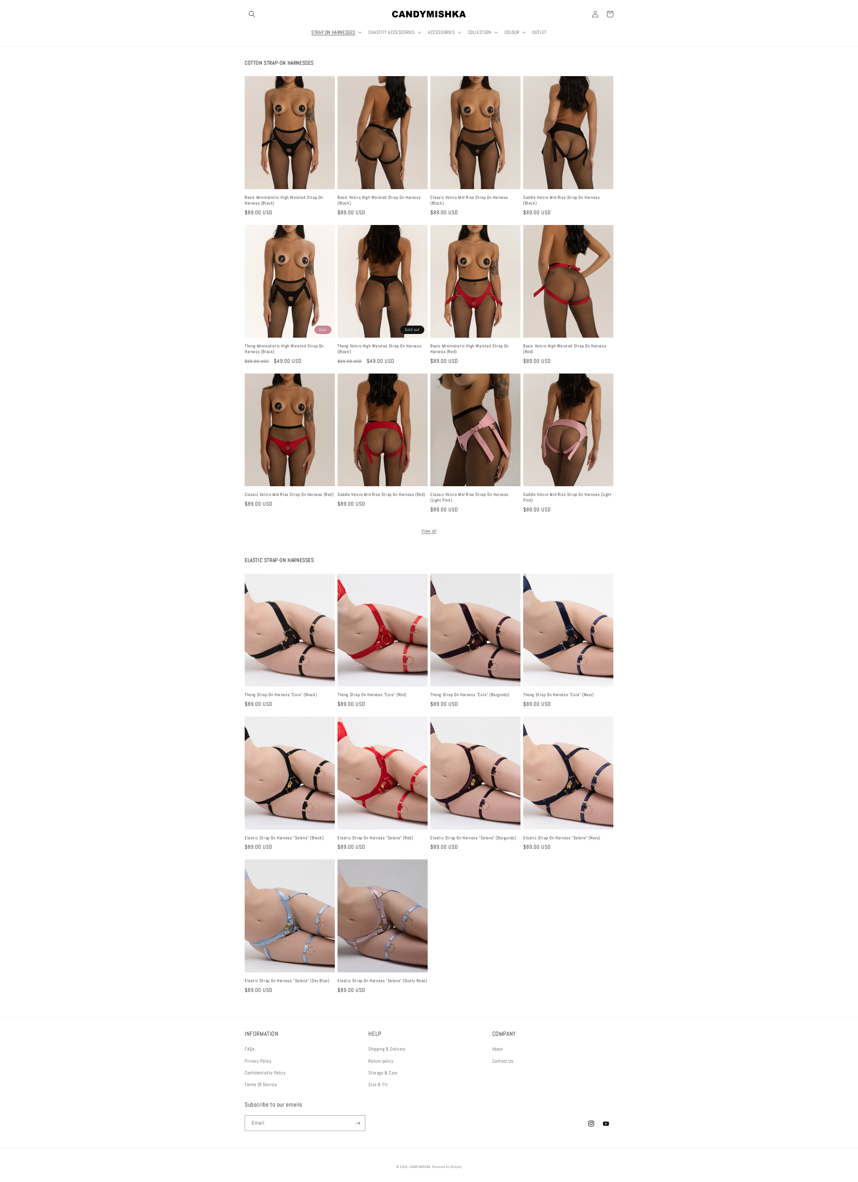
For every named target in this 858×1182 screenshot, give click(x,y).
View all (429, 531)
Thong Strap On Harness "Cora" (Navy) (558, 694)
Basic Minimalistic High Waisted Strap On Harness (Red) (469, 348)
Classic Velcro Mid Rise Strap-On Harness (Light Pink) (469, 497)
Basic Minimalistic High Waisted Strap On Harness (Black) (284, 200)
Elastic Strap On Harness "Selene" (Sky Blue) (287, 980)
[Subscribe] (357, 1123)
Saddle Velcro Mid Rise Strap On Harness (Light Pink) (567, 497)
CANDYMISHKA (420, 1167)
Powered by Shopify (447, 1167)
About (497, 1049)
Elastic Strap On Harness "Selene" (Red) (375, 838)
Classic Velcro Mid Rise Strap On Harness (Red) (289, 494)
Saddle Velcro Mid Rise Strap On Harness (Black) (561, 200)
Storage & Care (382, 1073)
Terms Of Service (261, 1084)
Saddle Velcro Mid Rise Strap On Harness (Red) (381, 494)
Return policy (380, 1061)
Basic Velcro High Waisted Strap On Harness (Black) (379, 200)
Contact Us (502, 1061)
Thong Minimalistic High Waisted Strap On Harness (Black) (284, 348)
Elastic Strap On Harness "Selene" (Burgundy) (473, 838)
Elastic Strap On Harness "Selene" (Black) (284, 838)
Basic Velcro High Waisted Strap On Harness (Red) (564, 348)
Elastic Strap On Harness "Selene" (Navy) (561, 838)
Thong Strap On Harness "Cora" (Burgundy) (469, 694)
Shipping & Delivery (387, 1049)
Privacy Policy (258, 1061)
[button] (252, 14)
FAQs (249, 1049)
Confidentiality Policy (265, 1073)
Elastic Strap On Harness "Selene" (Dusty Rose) (382, 980)
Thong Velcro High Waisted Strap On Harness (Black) (379, 348)
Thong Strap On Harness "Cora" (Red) (372, 694)
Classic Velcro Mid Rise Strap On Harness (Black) (469, 200)
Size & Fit (378, 1084)
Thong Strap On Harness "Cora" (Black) (281, 694)
